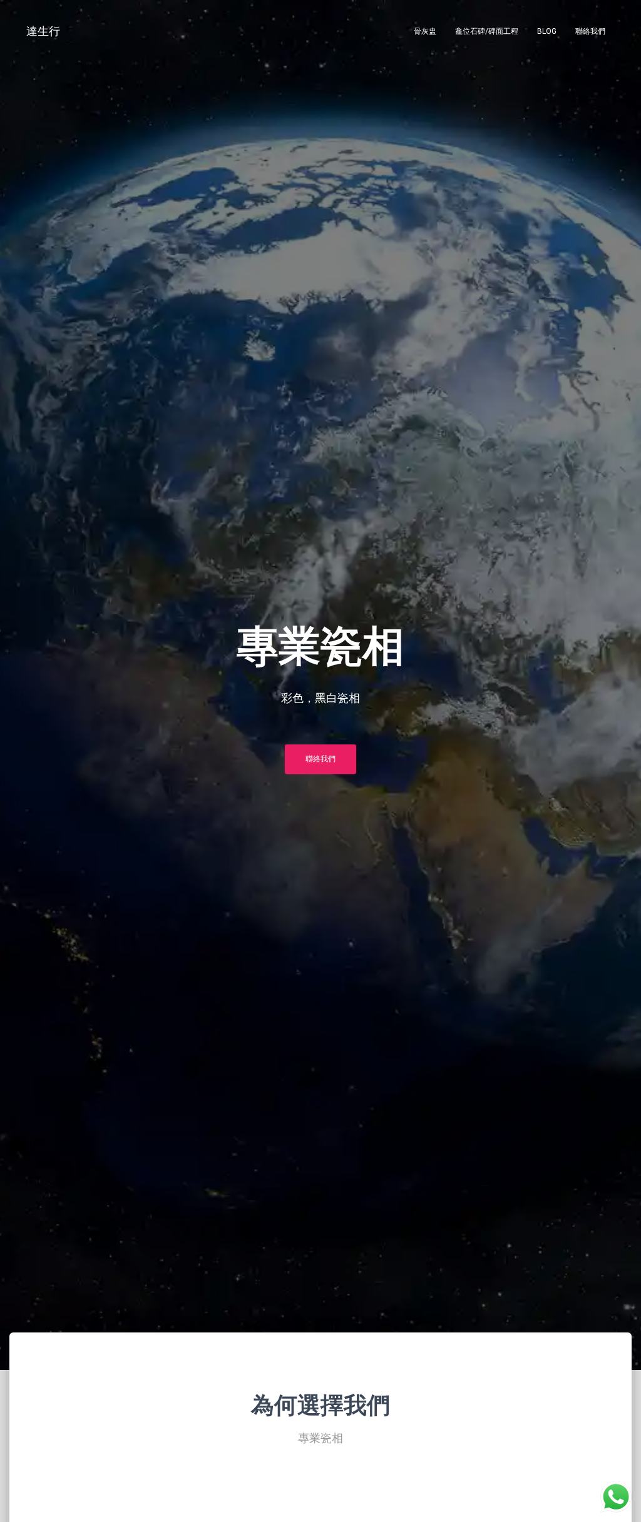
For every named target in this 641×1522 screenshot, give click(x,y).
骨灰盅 (425, 31)
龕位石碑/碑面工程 (486, 31)
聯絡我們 (590, 31)
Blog (546, 31)
